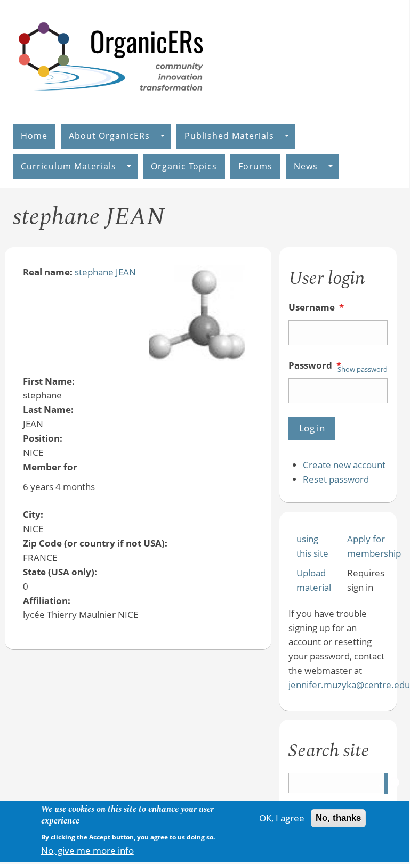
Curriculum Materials (68, 166)
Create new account (344, 465)
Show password (362, 369)
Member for (50, 467)
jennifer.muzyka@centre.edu (349, 685)
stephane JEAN (105, 272)
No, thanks (338, 818)
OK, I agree (281, 818)
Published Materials (229, 136)
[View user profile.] (197, 358)
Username (316, 307)
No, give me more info (87, 850)
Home (34, 136)
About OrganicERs (109, 136)
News (306, 166)
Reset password (336, 479)
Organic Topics (184, 166)
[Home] (111, 102)
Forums (255, 166)
